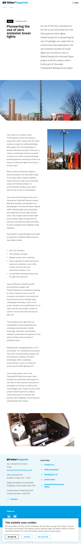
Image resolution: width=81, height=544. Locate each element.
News (12, 8)
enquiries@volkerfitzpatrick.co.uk (19, 470)
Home (4, 8)
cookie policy (55, 531)
